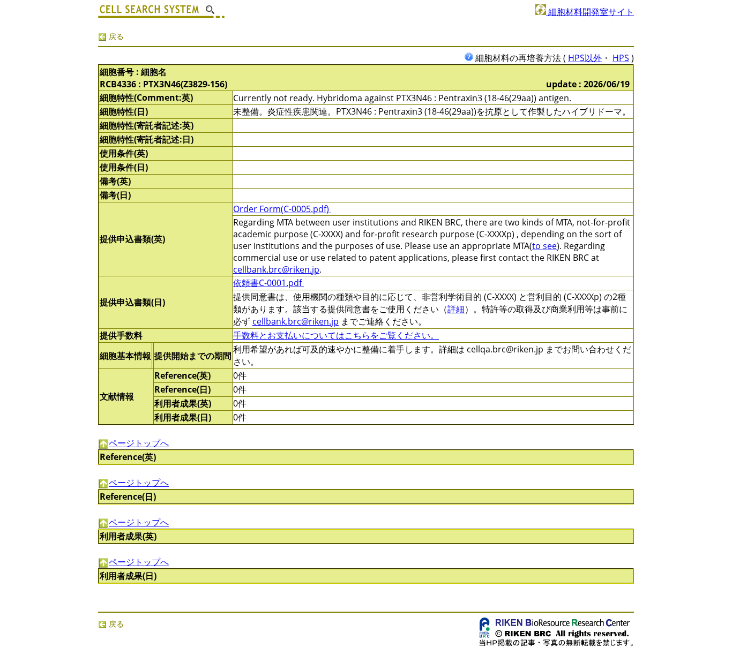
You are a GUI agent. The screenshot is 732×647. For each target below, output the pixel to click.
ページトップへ (139, 443)
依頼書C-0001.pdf (268, 283)
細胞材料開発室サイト (590, 12)
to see (544, 246)
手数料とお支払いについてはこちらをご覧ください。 (336, 335)
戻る (115, 36)
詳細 (456, 309)
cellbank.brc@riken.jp (276, 269)
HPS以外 (585, 58)
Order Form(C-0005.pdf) (282, 209)
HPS (621, 58)
